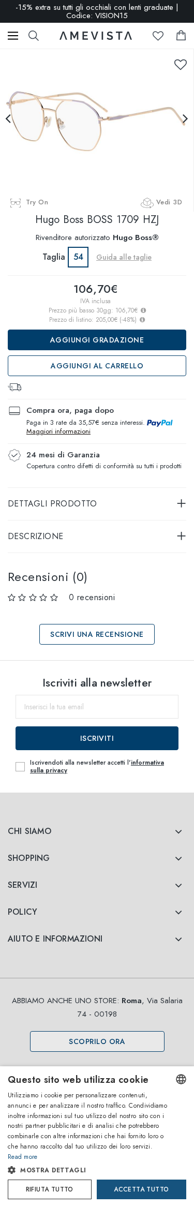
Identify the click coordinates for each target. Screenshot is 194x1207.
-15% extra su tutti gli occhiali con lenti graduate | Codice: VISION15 (97, 11)
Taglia (53, 257)
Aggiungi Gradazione (97, 340)
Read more (23, 1156)
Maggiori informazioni (58, 431)
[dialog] (97, 1136)
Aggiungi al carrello (97, 366)
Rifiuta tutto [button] (49, 1189)
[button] (88, 1170)
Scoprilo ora (97, 1041)
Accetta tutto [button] (141, 1189)
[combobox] (181, 1079)
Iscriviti (97, 738)
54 (78, 257)
